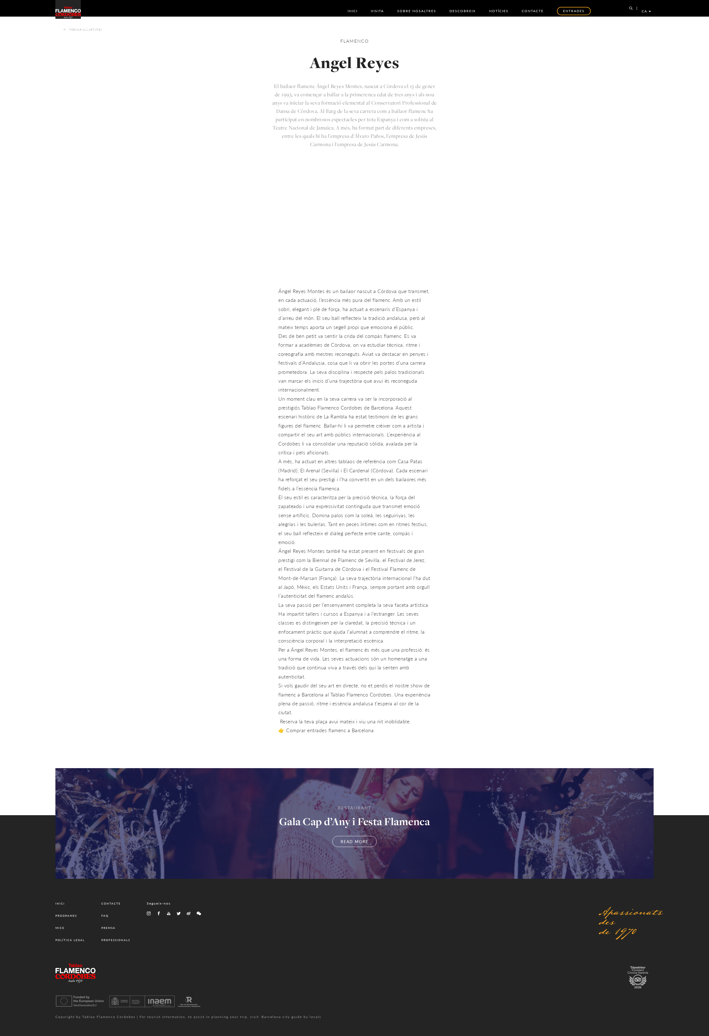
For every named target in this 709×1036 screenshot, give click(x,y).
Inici (353, 11)
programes (66, 916)
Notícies (498, 11)
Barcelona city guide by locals (291, 1016)
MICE (60, 928)
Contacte (533, 11)
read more (354, 841)
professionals (115, 940)
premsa (108, 928)
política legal (70, 940)
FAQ (105, 916)
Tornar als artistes (85, 30)
